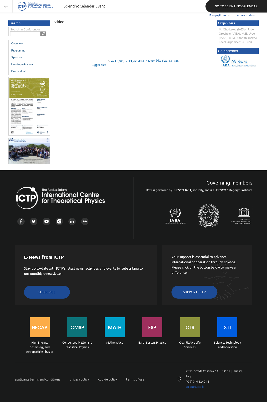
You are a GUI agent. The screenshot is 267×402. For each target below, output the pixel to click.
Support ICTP (194, 292)
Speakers (17, 57)
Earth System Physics (152, 342)
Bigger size (99, 65)
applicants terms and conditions (37, 379)
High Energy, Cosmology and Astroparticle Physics (39, 347)
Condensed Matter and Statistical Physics (77, 345)
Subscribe (46, 292)
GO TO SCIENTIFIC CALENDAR (236, 6)
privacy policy (79, 379)
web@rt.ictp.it (195, 386)
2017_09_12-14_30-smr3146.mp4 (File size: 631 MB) (145, 60)
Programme (18, 50)
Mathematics (114, 342)
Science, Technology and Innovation (227, 345)
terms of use (135, 379)
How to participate (22, 64)
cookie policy (107, 379)
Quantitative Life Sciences (190, 345)
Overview (17, 43)
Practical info (19, 71)
